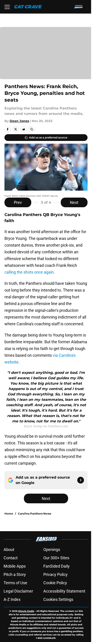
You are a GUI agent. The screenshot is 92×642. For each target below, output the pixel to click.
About (9, 549)
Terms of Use (15, 582)
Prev (18, 202)
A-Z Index (12, 599)
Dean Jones (19, 121)
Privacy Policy (55, 574)
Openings (51, 549)
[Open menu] (7, 6)
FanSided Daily (56, 566)
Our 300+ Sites (56, 557)
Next (74, 202)
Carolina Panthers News (34, 513)
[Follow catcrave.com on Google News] (80, 480)
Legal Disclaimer (18, 591)
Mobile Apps (15, 566)
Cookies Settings (58, 599)
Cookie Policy (55, 582)
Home (8, 513)
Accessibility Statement (64, 591)
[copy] (32, 129)
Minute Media (26, 611)
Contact (11, 557)
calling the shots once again (29, 272)
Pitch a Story (15, 574)
